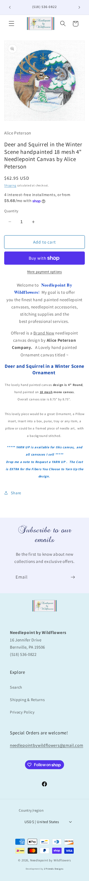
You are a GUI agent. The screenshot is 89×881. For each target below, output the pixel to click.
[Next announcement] (79, 7)
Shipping (10, 185)
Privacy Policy (22, 712)
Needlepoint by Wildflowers (50, 860)
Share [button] (16, 493)
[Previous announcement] (9, 7)
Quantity (11, 211)
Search (16, 687)
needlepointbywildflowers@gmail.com (46, 745)
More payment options (44, 271)
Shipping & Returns (27, 699)
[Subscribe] (73, 577)
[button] (11, 23)
